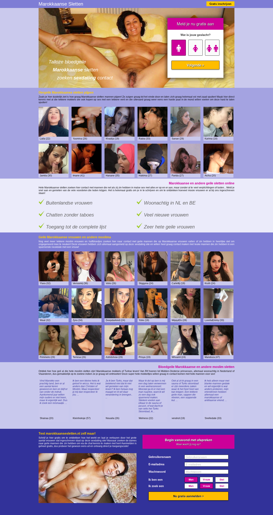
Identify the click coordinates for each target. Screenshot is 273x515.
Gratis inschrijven (220, 3)
